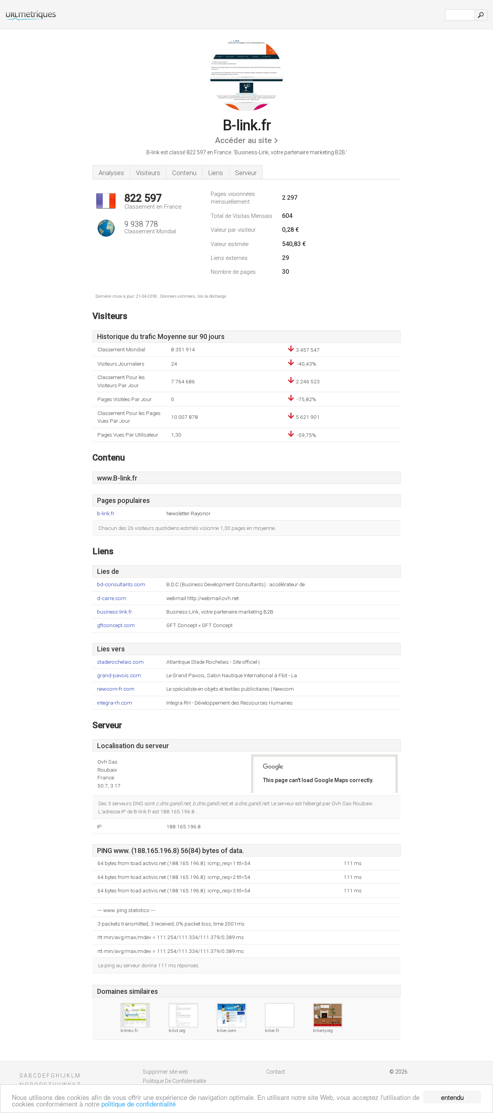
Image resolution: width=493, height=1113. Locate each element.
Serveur (246, 173)
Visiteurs (148, 173)
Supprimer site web (165, 1072)
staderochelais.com (120, 662)
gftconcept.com (116, 625)
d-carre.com (111, 598)
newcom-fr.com (115, 689)
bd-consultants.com (121, 584)
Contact (275, 1072)
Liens (215, 173)
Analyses (111, 173)
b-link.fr (105, 513)
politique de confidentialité (138, 1103)
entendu (452, 1097)
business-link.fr (114, 612)
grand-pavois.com (119, 675)
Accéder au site (243, 140)
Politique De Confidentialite (174, 1081)
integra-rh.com (114, 703)
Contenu (184, 173)
